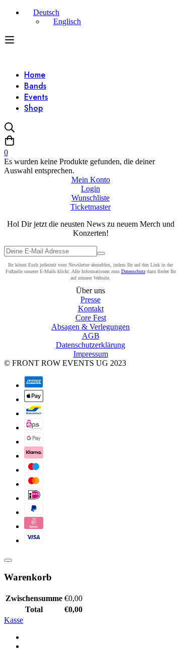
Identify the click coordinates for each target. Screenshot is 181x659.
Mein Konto (90, 179)
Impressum (90, 354)
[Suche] (90, 128)
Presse (90, 299)
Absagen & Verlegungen (90, 326)
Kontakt (91, 308)
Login (90, 188)
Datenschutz (133, 271)
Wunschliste (90, 197)
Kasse (13, 620)
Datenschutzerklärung (90, 345)
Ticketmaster (90, 207)
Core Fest (90, 317)
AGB (91, 336)
